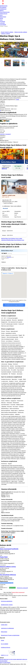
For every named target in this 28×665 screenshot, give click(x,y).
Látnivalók (2, 23)
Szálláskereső (3, 9)
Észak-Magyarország (5, 12)
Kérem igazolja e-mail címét (6, 594)
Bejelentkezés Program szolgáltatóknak (10, 635)
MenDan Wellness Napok (7, 250)
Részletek (5, 208)
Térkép (17, 99)
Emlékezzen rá (3, 587)
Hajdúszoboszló (3, 13)
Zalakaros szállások (5, 33)
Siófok (1, 18)
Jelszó (1, 586)
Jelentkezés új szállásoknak (7, 628)
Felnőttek (5, 134)
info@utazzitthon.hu (5, 647)
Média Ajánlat (4, 631)
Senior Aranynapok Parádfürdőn (9, 549)
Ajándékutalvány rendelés (7, 604)
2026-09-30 (4, 168)
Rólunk (2, 640)
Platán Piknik (4, 557)
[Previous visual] (2, 49)
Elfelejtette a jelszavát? (22, 588)
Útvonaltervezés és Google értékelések (14, 305)
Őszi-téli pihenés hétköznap (8, 574)
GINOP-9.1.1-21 (4, 655)
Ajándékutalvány (3, 5)
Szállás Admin (4, 624)
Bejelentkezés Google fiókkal (6, 583)
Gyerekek (2, 137)
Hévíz (1, 15)
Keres (1, 138)
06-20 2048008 (4, 644)
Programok (2, 21)
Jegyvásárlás (3, 24)
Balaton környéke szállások (21, 32)
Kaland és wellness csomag (8, 566)
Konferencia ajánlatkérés (6, 601)
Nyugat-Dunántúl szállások (7, 32)
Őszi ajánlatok (3, 7)
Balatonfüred (3, 16)
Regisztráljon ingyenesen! (18, 592)
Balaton (2, 10)
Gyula (1, 20)
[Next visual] (25, 49)
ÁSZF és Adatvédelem (5, 662)
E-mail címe (2, 584)
